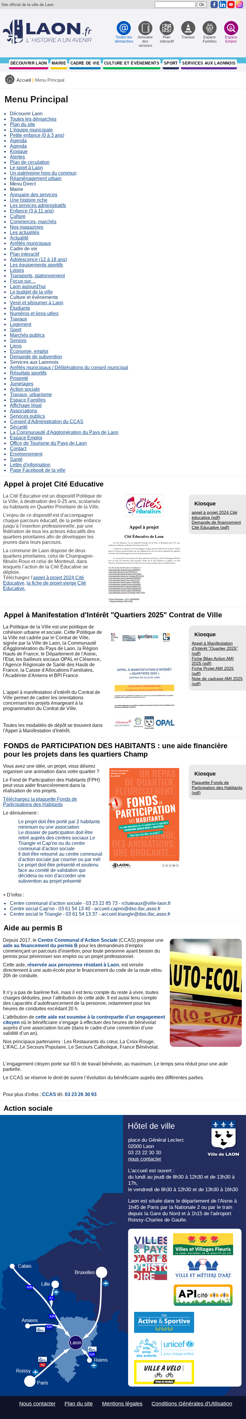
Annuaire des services (33, 194)
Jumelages (21, 383)
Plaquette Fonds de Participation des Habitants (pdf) (217, 787)
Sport (171, 63)
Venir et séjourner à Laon (36, 302)
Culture (18, 216)
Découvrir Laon (28, 63)
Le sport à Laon (26, 167)
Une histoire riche (28, 200)
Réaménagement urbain (36, 178)
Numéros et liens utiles (34, 313)
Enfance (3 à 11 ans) (32, 210)
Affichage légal (26, 405)
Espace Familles (28, 399)
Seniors (18, 340)
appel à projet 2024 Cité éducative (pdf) (214, 515)
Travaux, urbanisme (31, 394)
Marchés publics (27, 335)
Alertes (17, 156)
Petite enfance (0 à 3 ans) (37, 135)
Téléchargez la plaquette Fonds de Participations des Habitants (40, 802)
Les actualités (24, 232)
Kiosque (19, 151)
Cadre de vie (85, 63)
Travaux (18, 318)
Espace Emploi (26, 437)
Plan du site (22, 124)
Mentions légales (122, 1404)
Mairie (59, 63)
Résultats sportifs (28, 372)
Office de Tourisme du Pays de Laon (48, 443)
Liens (16, 345)
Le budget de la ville (31, 291)
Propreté (19, 378)
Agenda (18, 140)
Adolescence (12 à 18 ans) (38, 259)
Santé (16, 459)
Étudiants (20, 308)
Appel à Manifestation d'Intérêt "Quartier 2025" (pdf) (215, 648)
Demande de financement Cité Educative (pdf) (216, 525)
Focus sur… (23, 281)
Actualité (19, 237)
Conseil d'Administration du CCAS (46, 421)
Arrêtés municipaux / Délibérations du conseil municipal (69, 367)
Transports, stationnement (37, 275)
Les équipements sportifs (36, 264)
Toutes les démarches (33, 119)
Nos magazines (26, 227)
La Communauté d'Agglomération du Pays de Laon (64, 432)
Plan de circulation (30, 162)
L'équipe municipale (31, 129)
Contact (18, 448)
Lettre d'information (30, 464)
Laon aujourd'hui (28, 286)
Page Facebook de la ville (37, 470)
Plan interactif (24, 254)
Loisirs (17, 270)
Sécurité (19, 426)
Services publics (27, 416)
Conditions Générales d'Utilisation (192, 1404)
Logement (20, 324)
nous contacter (144, 1159)
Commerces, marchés (33, 221)
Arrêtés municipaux (30, 243)
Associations (23, 410)
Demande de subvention (36, 356)
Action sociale (25, 389)
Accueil (23, 80)
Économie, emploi (29, 351)
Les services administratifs (38, 205)
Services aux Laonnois (209, 63)
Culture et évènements (131, 63)
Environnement (26, 453)
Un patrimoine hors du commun (43, 173)
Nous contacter (37, 1404)
